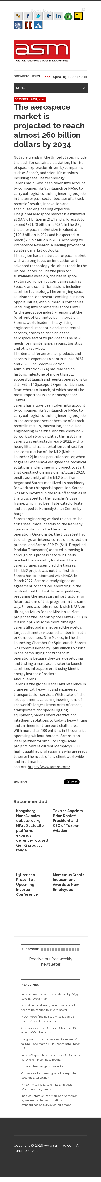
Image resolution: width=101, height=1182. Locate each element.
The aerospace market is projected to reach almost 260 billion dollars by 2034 (49, 125)
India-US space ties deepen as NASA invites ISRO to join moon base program (50, 1057)
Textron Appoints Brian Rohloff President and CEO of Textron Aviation (68, 821)
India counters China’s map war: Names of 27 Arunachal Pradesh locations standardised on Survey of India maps (49, 1100)
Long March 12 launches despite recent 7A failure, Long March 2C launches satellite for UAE (50, 1044)
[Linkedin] (58, 16)
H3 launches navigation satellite (42, 1066)
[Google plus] (48, 16)
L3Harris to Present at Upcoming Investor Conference (27, 884)
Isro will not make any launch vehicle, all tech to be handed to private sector (48, 1008)
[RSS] (18, 16)
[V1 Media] (68, 16)
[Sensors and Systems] (18, 25)
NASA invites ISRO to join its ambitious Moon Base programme (46, 1087)
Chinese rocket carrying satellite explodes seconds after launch (49, 1075)
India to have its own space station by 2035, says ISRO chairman (50, 996)
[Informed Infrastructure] (28, 25)
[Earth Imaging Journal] (78, 16)
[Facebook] (28, 16)
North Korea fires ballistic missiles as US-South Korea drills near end (48, 1019)
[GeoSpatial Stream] (38, 25)
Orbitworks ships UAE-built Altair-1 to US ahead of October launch (48, 1030)
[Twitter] (38, 16)
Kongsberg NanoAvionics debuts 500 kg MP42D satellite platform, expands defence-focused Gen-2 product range (32, 830)
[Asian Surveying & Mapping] (42, 60)
